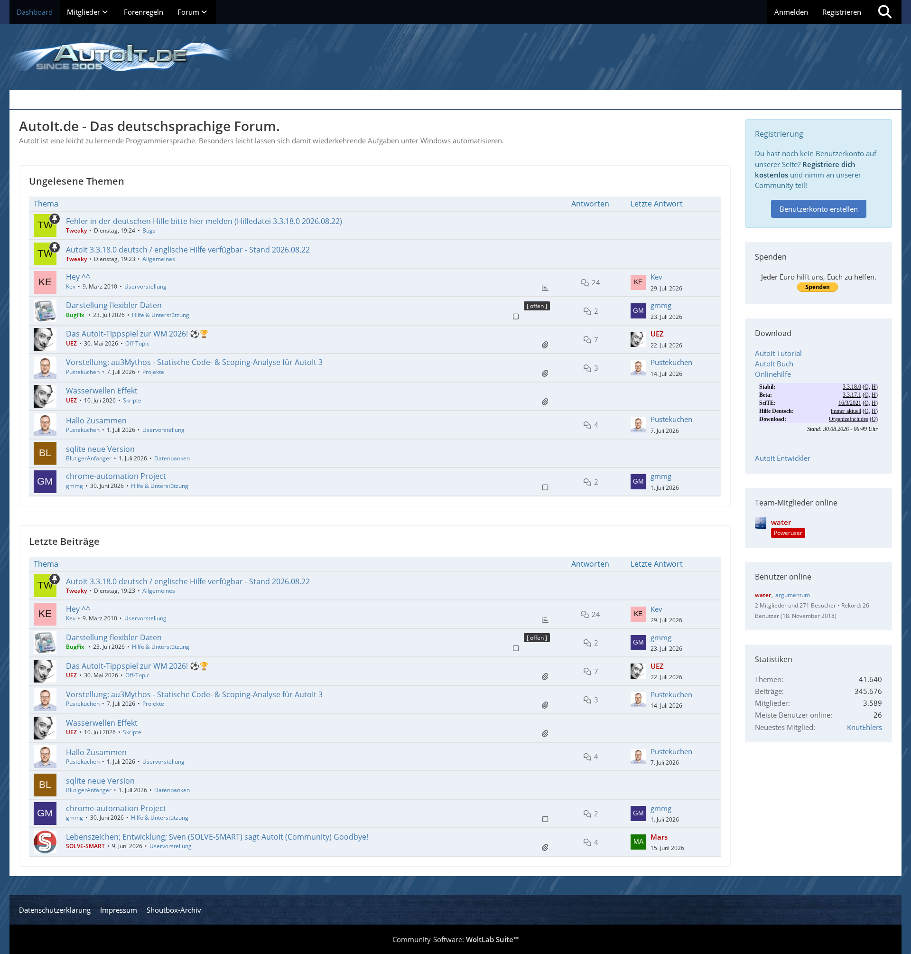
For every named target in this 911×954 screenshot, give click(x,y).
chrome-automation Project (116, 476)
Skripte (132, 400)
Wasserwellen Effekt (102, 390)
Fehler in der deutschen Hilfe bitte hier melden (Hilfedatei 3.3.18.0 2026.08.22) (204, 221)
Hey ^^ (78, 276)
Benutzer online (783, 576)
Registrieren (841, 12)
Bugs (149, 230)
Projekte (153, 372)
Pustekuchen (83, 372)
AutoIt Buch (774, 363)
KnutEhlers (864, 727)
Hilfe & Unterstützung (160, 315)
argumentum (792, 595)
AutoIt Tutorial (778, 353)
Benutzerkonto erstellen (819, 209)
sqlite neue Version (100, 449)
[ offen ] (537, 306)
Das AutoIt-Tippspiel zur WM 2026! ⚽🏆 (137, 333)
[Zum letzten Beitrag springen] (638, 282)
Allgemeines (158, 259)
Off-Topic (137, 343)
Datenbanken (172, 458)
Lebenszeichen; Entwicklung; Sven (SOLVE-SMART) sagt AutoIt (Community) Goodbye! (217, 837)
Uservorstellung (145, 286)
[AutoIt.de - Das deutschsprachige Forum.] (455, 57)
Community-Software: (455, 939)
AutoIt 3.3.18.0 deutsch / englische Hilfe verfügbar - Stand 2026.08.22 (188, 249)
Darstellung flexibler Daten (114, 305)
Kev (70, 286)
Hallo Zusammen (96, 420)
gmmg (661, 305)
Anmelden (791, 12)
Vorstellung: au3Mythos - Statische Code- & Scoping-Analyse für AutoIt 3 (194, 362)
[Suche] (885, 12)
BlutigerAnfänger (89, 458)
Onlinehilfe (773, 374)
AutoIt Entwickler (782, 458)
